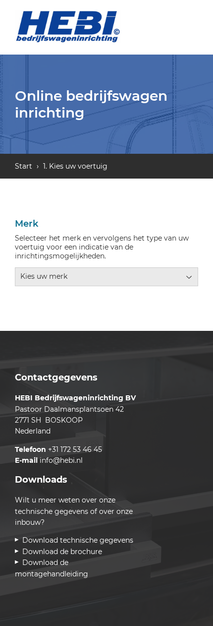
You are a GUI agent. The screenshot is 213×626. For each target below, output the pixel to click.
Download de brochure (64, 551)
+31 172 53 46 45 (75, 449)
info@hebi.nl (61, 460)
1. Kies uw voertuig (75, 166)
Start (23, 166)
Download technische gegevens (79, 540)
